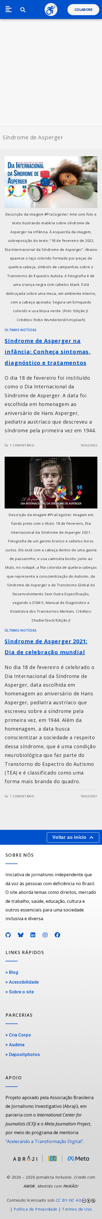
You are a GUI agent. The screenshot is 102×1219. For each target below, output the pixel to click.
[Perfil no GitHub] (8, 935)
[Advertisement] (51, 72)
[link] (51, 1204)
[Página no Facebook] (57, 935)
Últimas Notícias (21, 330)
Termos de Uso (77, 1209)
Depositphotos (24, 1054)
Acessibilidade (24, 982)
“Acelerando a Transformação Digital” (44, 1141)
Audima (16, 1044)
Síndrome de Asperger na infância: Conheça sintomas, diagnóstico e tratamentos (48, 352)
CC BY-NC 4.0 (68, 1200)
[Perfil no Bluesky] (21, 935)
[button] (8, 9)
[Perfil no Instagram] (45, 935)
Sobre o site (21, 991)
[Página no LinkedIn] (33, 935)
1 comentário (22, 445)
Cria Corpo (20, 1035)
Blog (13, 972)
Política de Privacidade (35, 1209)
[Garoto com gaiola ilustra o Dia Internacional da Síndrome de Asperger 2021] (51, 482)
